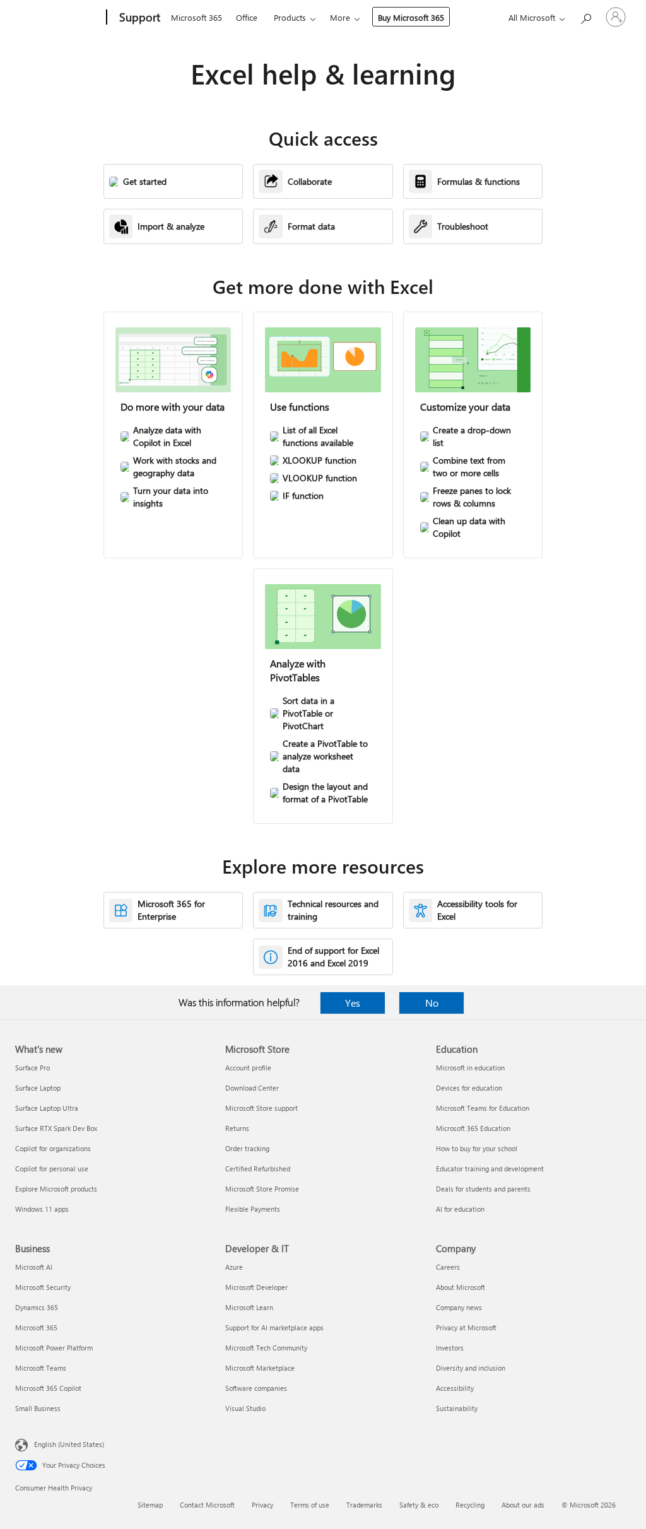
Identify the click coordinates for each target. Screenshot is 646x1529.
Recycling (469, 1504)
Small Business (38, 1408)
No (431, 1002)
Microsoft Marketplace (260, 1368)
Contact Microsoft (207, 1504)
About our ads (523, 1504)
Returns (237, 1128)
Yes (352, 1002)
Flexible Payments (252, 1209)
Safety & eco (418, 1504)
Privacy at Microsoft (466, 1327)
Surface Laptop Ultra (46, 1108)
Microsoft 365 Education (473, 1128)
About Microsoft (460, 1287)
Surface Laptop (38, 1088)
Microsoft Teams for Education (482, 1108)
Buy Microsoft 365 (411, 17)
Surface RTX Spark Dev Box (56, 1128)
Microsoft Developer (256, 1287)
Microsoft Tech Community (266, 1347)
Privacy (262, 1504)
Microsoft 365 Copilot (48, 1388)
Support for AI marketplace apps (274, 1327)
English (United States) (69, 1444)
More (340, 17)
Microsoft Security (43, 1287)
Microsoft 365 (196, 17)
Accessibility (455, 1388)
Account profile (248, 1067)
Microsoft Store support (261, 1108)
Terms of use (309, 1504)
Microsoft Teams (40, 1368)
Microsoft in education (470, 1067)
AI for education (460, 1209)
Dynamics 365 (36, 1307)
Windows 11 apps (42, 1209)
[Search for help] (585, 16)
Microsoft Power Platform (54, 1347)
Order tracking (247, 1148)
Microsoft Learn (249, 1307)
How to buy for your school (476, 1148)
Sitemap (150, 1504)
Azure (234, 1267)
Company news (459, 1307)
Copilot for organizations (53, 1148)
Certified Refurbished (257, 1168)
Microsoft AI (33, 1267)
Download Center (252, 1088)
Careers (448, 1267)
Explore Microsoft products (56, 1188)
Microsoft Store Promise (262, 1188)
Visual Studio (245, 1408)
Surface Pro (32, 1067)
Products (290, 17)
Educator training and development (490, 1168)
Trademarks (364, 1504)
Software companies (256, 1388)
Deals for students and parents (483, 1188)
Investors (450, 1347)
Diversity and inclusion (470, 1368)
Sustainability (457, 1408)
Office (246, 17)
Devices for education (469, 1088)
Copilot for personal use (51, 1168)
